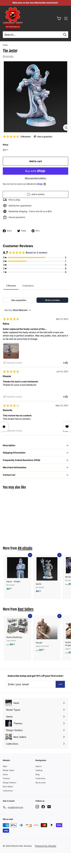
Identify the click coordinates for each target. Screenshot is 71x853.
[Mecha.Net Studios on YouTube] (49, 806)
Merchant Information (14, 467)
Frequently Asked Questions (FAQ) (21, 460)
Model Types (8, 770)
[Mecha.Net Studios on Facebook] (43, 806)
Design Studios (9, 782)
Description (9, 445)
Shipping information (14, 452)
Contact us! (9, 474)
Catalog (39, 770)
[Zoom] (66, 127)
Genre (5, 774)
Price (5, 144)
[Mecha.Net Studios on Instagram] (37, 806)
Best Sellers (25, 609)
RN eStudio (8, 56)
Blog (37, 774)
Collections (8, 791)
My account (41, 782)
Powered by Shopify (45, 846)
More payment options (35, 178)
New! (5, 766)
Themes (6, 778)
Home (5, 45)
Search (39, 766)
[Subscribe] (60, 684)
